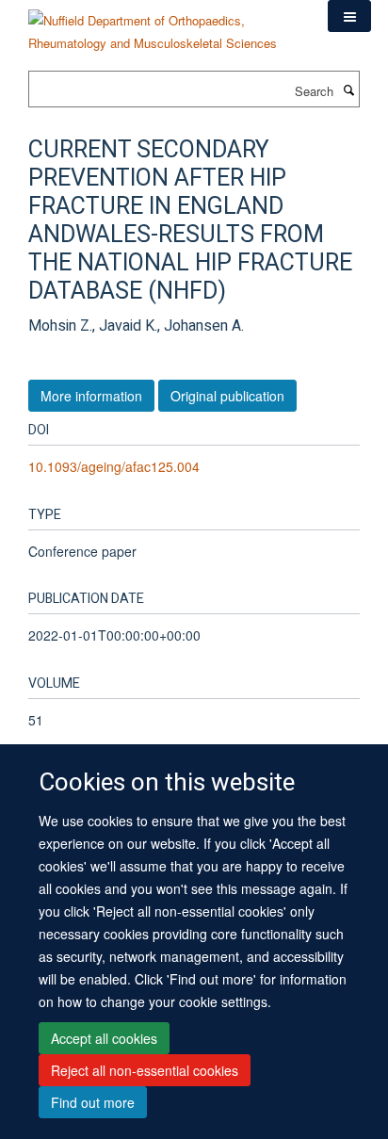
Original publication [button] (227, 395)
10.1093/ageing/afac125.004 (114, 466)
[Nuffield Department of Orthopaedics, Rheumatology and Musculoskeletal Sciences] (163, 25)
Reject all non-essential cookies (144, 1070)
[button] (349, 16)
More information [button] (91, 395)
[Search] (348, 89)
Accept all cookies (104, 1038)
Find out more (93, 1102)
